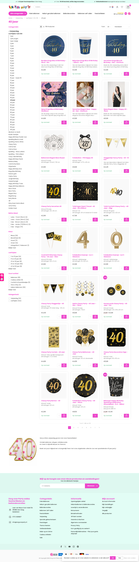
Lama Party (12, 206)
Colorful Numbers (14, 164)
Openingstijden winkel (78, 501)
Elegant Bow (12, 193)
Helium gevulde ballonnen (51, 13)
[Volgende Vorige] (99, 427)
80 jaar (12, 120)
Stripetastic (12, 166)
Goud (14, 240)
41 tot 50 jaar (16, 266)
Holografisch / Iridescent (20, 245)
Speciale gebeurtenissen (48, 519)
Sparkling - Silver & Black (16, 152)
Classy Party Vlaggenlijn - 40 (52, 303)
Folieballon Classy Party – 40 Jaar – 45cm (83, 401)
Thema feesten (45, 525)
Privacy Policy (75, 525)
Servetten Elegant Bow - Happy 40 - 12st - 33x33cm (84, 110)
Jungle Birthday (14, 179)
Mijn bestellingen (107, 504)
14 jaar (12, 73)
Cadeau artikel (17, 280)
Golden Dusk (13, 208)
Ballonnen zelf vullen (85, 13)
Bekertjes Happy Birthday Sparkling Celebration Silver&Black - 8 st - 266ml (114, 402)
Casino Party (13, 176)
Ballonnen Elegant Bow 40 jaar (53, 158)
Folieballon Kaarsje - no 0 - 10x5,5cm (114, 256)
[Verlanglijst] (122, 7)
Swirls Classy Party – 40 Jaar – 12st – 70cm (84, 304)
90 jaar (12, 125)
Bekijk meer (12, 248)
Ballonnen (15, 277)
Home (10, 18)
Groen (14, 243)
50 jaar (12, 105)
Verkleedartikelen (45, 528)
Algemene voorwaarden (79, 522)
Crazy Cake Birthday (15, 156)
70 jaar (12, 115)
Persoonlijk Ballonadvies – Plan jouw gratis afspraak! (84, 533)
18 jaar (12, 83)
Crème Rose (13, 149)
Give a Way (16, 285)
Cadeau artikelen (45, 535)
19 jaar (12, 85)
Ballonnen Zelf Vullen (46, 510)
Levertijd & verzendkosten (79, 507)
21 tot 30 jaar (16, 261)
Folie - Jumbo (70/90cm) (20, 224)
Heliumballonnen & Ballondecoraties (83, 504)
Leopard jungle (13, 181)
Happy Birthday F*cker (16, 184)
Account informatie (108, 501)
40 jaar (43, 18)
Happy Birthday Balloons (16, 186)
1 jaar (11, 36)
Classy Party (13, 144)
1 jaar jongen (14, 39)
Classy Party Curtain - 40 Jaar (53, 352)
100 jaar (12, 130)
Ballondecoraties (69, 13)
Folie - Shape (17, 227)
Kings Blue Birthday (15, 171)
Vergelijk (105, 510)
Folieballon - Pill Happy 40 (82, 158)
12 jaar (12, 68)
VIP (9, 201)
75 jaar (12, 117)
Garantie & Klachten (77, 519)
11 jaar (12, 66)
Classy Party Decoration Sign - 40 (116, 353)
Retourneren (75, 510)
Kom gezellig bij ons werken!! (80, 528)
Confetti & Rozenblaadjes (20, 282)
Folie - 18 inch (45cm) (19, 222)
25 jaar (12, 93)
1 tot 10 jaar (16, 256)
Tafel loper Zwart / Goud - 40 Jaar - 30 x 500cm (83, 207)
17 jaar (12, 80)
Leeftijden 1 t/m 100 (32, 18)
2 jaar (12, 43)
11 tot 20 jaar (16, 259)
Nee (119, 558)
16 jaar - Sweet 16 (15, 78)
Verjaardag (19, 18)
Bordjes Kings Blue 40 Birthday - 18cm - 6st (53, 61)
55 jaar (12, 107)
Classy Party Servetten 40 (51, 206)
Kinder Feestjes (13, 134)
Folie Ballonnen (44, 501)
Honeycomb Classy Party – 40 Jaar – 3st (115, 304)
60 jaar (12, 110)
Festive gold (12, 174)
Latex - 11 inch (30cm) (20, 219)
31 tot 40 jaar (17, 264)
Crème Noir (12, 147)
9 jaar (12, 61)
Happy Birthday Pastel (16, 159)
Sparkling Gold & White (16, 142)
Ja (113, 558)
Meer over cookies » (130, 558)
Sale (41, 538)
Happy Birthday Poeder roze (18, 137)
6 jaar (12, 53)
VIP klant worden (76, 516)
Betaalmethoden (76, 513)
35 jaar (12, 98)
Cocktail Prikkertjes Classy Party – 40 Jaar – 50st (51, 256)
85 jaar (12, 122)
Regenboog (12, 196)
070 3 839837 (16, 517)
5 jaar (12, 51)
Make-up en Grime (46, 531)
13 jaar (12, 71)
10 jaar (12, 63)
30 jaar (12, 95)
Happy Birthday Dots (15, 169)
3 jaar (12, 46)
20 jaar (12, 88)
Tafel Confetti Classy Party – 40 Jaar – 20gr (116, 207)
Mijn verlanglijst (107, 507)
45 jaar (12, 102)
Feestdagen (44, 522)
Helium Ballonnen (18, 287)
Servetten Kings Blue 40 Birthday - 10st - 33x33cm (113, 61)
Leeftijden (16, 301)
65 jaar (12, 112)
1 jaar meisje (14, 41)
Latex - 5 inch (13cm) (19, 217)
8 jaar (12, 58)
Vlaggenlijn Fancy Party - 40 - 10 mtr (116, 159)
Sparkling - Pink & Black (16, 154)
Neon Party (12, 191)
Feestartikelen (100, 13)
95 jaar (12, 127)
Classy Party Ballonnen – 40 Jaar (83, 353)
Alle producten (107, 513)
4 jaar (12, 48)
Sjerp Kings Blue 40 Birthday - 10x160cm (52, 110)
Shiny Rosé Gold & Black (16, 203)
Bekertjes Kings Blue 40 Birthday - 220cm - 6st (85, 61)
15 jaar (12, 75)
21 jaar (12, 90)
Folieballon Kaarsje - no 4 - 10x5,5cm (83, 256)
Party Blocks (12, 198)
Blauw (14, 235)
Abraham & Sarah (14, 132)
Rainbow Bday (13, 161)
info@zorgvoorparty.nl (19, 522)
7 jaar (12, 56)
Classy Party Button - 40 (50, 401)
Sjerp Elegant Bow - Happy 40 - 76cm (115, 110)
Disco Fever (12, 188)
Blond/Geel (16, 238)
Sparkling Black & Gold (16, 139)
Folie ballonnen (34, 13)
